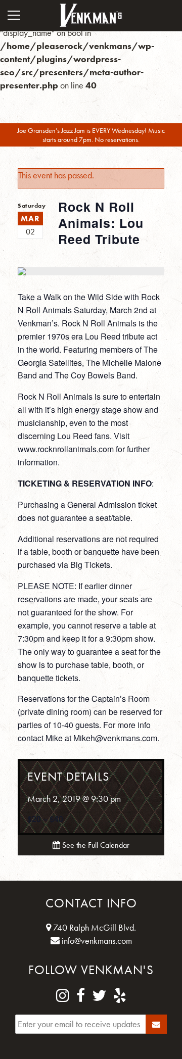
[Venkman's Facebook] (80, 995)
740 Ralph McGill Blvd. (93, 927)
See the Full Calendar (94, 845)
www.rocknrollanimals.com (66, 449)
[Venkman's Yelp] (119, 995)
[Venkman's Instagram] (62, 995)
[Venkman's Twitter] (99, 995)
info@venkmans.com (96, 940)
